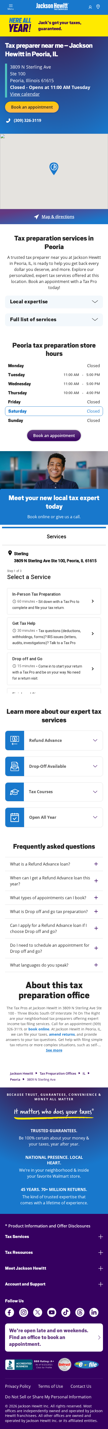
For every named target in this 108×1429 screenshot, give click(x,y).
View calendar (25, 94)
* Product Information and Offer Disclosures (47, 1226)
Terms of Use (50, 1386)
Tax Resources (19, 1252)
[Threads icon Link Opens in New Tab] (79, 1315)
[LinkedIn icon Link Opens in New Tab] (93, 1315)
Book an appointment (32, 107)
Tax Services (17, 1236)
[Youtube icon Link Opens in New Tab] (51, 1315)
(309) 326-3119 (27, 120)
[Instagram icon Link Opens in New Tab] (23, 1315)
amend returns (62, 1034)
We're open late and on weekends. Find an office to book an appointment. (46, 1335)
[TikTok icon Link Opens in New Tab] (65, 1315)
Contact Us (81, 1386)
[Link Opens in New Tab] (30, 1365)
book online (38, 1029)
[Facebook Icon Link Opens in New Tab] (9, 1315)
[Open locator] (98, 7)
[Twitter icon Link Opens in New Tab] (37, 1315)
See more (54, 1050)
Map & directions (54, 216)
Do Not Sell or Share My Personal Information (48, 1397)
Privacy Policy (18, 1386)
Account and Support (25, 1284)
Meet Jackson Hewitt (25, 1268)
